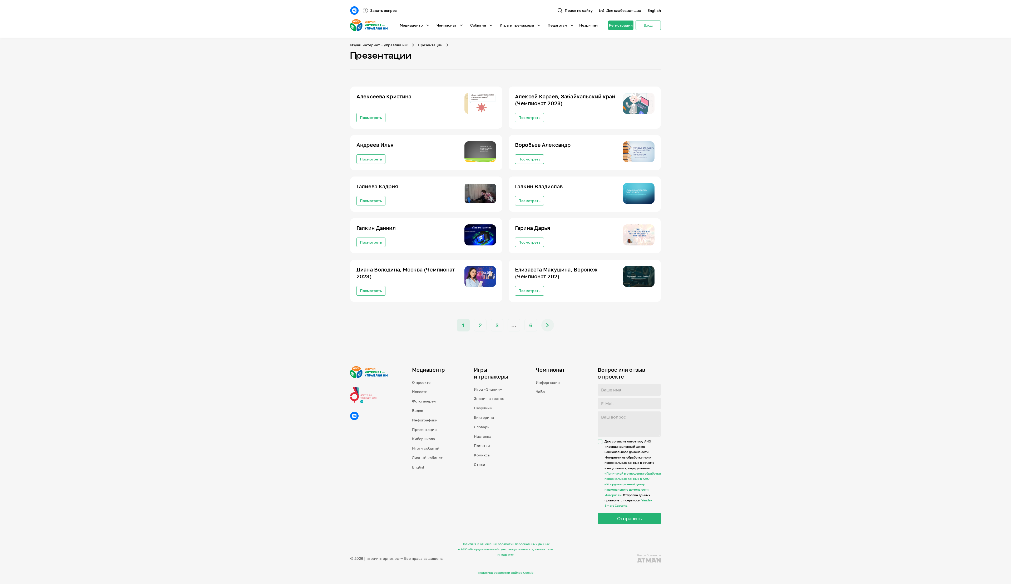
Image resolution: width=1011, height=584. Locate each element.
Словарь (481, 427)
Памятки (482, 445)
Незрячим (588, 25)
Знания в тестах (489, 398)
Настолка (482, 436)
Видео (417, 410)
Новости (420, 391)
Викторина (484, 417)
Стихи (479, 464)
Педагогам (557, 25)
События (478, 25)
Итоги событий (425, 448)
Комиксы (482, 455)
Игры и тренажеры (517, 25)
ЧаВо (540, 391)
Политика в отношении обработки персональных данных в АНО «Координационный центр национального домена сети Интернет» (505, 549)
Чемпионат (447, 25)
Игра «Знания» (488, 389)
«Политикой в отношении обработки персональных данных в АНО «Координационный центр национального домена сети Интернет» (632, 484)
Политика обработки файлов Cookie (505, 573)
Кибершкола (423, 438)
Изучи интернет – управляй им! (379, 45)
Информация (548, 382)
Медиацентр (411, 25)
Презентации (430, 45)
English (654, 10)
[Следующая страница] (547, 325)
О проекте (421, 382)
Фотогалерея (424, 401)
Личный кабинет (427, 457)
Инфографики (425, 420)
